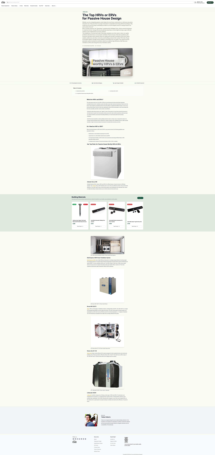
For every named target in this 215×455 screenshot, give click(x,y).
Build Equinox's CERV (91, 260)
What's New (26, 5)
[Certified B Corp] (126, 440)
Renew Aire (89, 353)
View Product (79, 226)
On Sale (21, 5)
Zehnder (94, 185)
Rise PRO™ (41, 5)
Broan (88, 308)
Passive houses (112, 34)
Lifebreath (89, 395)
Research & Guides (33, 5)
